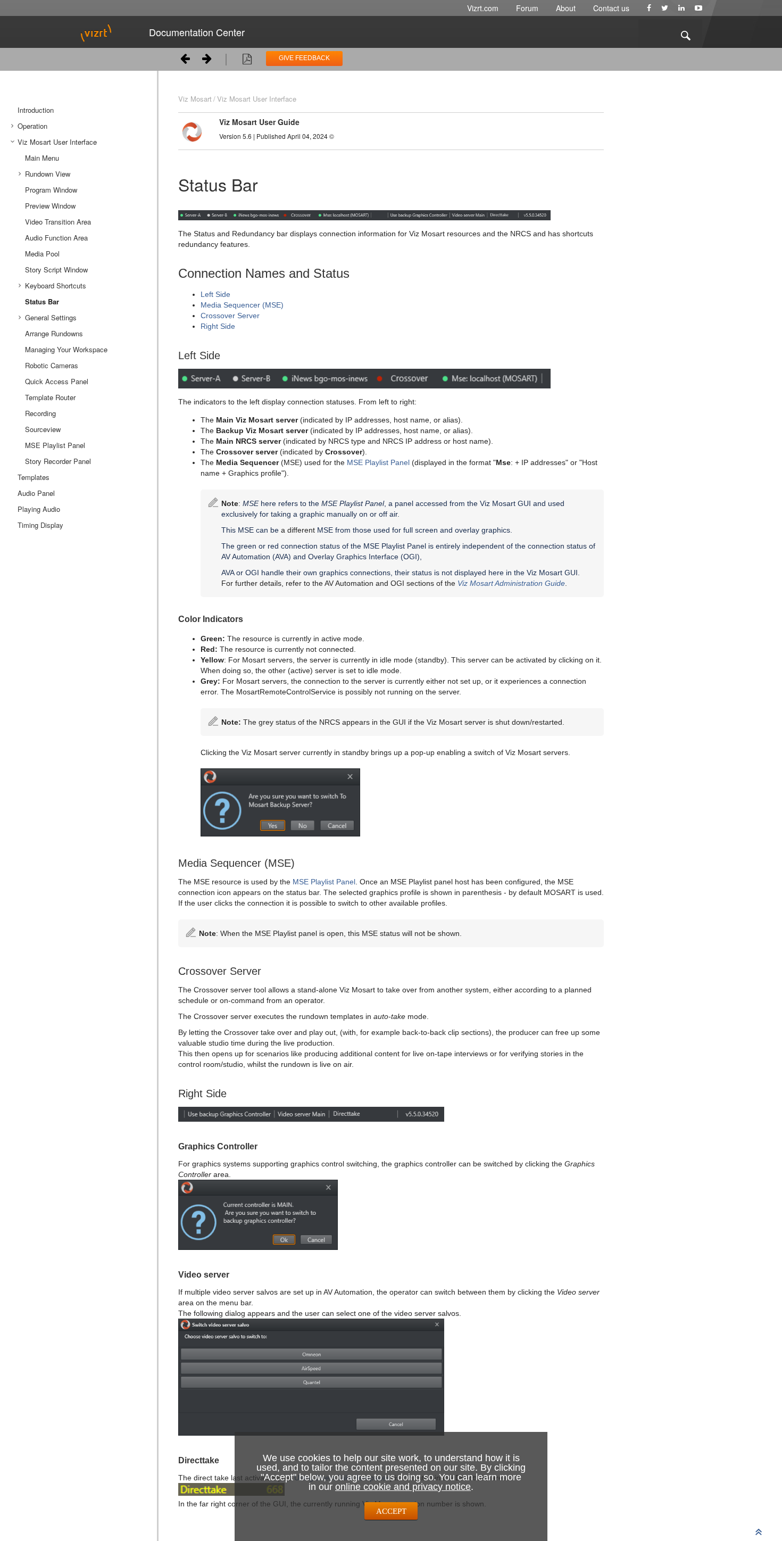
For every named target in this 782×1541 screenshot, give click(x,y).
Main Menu (42, 158)
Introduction (36, 110)
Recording (40, 413)
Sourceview (43, 429)
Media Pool (42, 253)
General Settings (51, 317)
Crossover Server (230, 315)
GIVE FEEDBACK (304, 58)
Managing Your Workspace (66, 349)
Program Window (51, 190)
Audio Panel (36, 493)
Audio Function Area (56, 238)
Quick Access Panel (56, 381)
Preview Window (50, 206)
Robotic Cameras (51, 365)
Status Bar (42, 301)
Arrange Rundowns (54, 333)
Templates (33, 477)
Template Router (50, 397)
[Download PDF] (247, 60)
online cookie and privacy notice (403, 1486)
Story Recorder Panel (58, 461)
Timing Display (40, 525)
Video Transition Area (58, 222)
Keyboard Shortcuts (55, 285)
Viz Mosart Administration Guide (511, 583)
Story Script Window (56, 269)
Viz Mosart (195, 99)
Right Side (218, 326)
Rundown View (47, 174)
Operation (32, 126)
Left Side (215, 294)
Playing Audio (39, 509)
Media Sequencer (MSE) (242, 305)
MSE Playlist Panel (55, 445)
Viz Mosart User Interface (57, 142)
